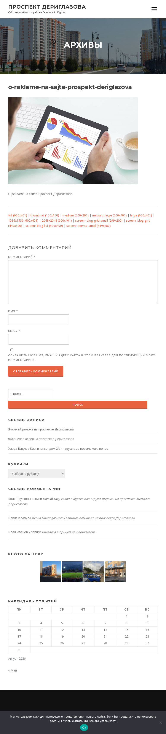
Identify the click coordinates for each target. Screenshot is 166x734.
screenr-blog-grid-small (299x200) (99, 220)
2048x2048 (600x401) (57, 220)
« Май (12, 670)
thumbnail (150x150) (44, 215)
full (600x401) (17, 215)
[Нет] (160, 722)
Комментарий (22, 257)
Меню (154, 9)
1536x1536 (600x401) (23, 220)
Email (14, 331)
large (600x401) (141, 215)
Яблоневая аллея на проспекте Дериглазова (41, 439)
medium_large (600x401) (109, 215)
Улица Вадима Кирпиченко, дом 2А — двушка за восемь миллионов (58, 448)
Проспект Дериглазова (47, 7)
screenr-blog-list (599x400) (44, 226)
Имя (13, 311)
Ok (84, 727)
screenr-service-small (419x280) (88, 226)
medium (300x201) (75, 215)
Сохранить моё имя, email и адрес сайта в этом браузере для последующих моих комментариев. (81, 357)
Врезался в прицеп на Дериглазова (68, 532)
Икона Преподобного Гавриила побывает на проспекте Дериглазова (83, 518)
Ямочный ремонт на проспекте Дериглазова (41, 429)
